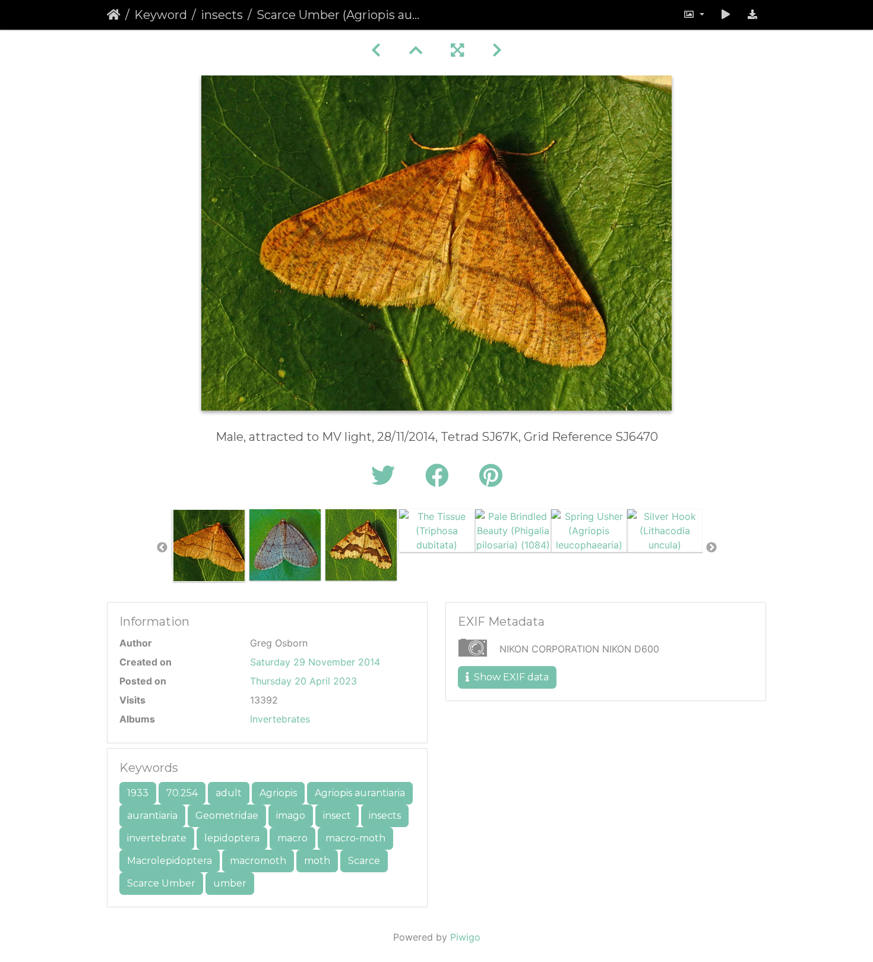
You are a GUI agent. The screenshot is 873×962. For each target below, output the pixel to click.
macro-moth (355, 838)
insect (337, 815)
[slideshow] (725, 15)
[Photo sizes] (693, 15)
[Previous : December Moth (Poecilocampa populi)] (376, 50)
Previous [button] (162, 548)
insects (222, 15)
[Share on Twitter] (386, 475)
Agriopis (278, 793)
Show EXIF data (510, 677)
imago (290, 815)
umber (229, 883)
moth (317, 860)
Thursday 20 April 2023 (303, 681)
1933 (137, 793)
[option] (209, 545)
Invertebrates (280, 719)
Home (114, 15)
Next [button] (711, 548)
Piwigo (465, 937)
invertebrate (156, 838)
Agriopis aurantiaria (360, 793)
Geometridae (226, 815)
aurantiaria (152, 815)
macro (292, 838)
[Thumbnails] (415, 50)
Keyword (160, 15)
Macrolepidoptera (169, 860)
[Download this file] (752, 15)
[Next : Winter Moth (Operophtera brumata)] (497, 50)
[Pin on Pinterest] (490, 475)
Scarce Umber (161, 883)
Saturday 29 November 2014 (315, 662)
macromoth (258, 860)
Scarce (364, 860)
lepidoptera (232, 838)
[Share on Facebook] (440, 475)
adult (229, 793)
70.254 (182, 793)
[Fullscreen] (457, 50)
